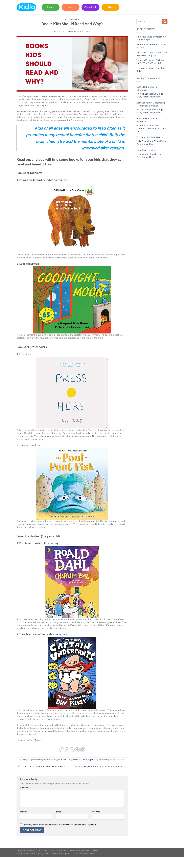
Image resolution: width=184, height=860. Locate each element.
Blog (110, 7)
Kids (87, 759)
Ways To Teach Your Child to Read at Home (43, 766)
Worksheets (90, 7)
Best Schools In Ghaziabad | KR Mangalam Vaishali (150, 104)
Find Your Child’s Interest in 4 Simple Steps (151, 38)
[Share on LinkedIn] (82, 749)
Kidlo (87, 31)
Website (96, 811)
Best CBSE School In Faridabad (147, 120)
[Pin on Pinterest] (77, 749)
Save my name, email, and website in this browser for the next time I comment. (60, 824)
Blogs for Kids (72, 19)
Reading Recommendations (113, 759)
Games (70, 7)
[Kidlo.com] (26, 7)
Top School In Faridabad (148, 137)
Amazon (39, 740)
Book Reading (66, 759)
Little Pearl (141, 150)
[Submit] (164, 21)
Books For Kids (79, 759)
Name (23, 811)
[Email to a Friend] (72, 749)
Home (50, 7)
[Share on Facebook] (61, 749)
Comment (25, 787)
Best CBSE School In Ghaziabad (147, 88)
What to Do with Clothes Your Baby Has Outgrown (151, 54)
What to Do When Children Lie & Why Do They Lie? (150, 62)
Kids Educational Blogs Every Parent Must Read (149, 95)
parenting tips (95, 759)
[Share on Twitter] (67, 749)
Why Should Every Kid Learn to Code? (151, 46)
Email (59, 811)
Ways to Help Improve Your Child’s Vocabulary (99, 766)
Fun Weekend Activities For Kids (150, 70)
